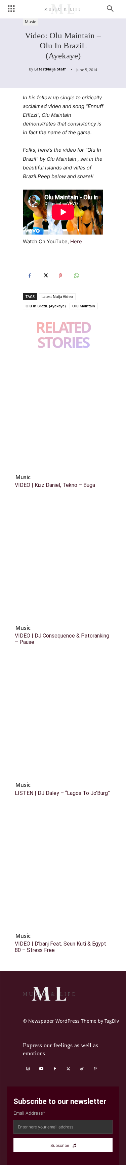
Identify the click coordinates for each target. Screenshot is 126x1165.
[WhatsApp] (76, 276)
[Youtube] (41, 1069)
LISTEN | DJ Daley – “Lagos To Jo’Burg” (62, 793)
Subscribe (59, 1145)
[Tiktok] (82, 1069)
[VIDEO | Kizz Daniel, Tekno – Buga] (63, 412)
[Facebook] (29, 276)
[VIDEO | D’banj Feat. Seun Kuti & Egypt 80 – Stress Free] (63, 871)
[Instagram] (28, 1069)
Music (30, 21)
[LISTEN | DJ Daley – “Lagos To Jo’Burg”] (63, 720)
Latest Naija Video (57, 296)
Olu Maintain (83, 305)
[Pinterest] (60, 276)
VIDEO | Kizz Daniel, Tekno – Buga (55, 485)
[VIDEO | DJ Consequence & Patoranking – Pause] (63, 563)
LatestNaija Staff (50, 69)
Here (76, 241)
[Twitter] (45, 276)
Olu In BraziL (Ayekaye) (46, 305)
